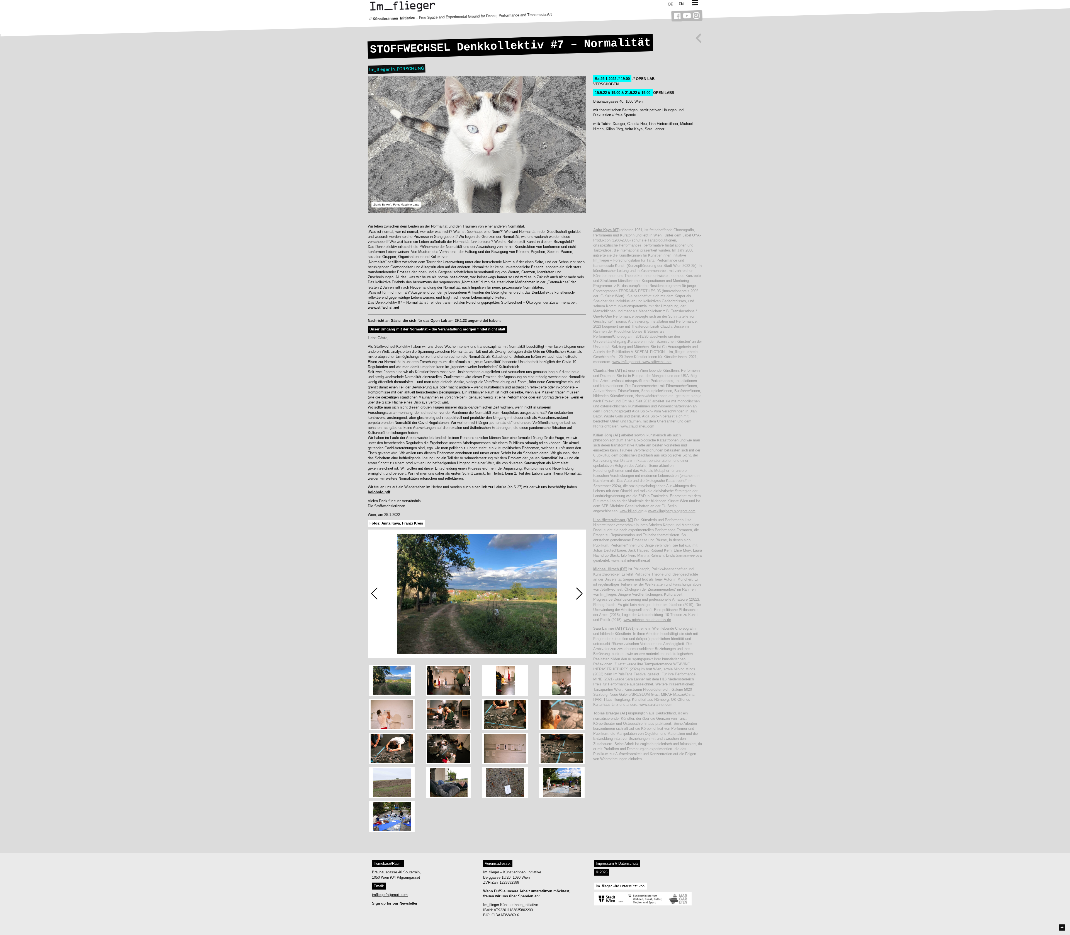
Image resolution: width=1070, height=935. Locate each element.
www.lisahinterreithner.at (630, 560)
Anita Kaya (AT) (606, 230)
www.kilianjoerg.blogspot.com (672, 511)
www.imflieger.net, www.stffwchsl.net (642, 362)
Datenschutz (628, 863)
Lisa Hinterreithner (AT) (613, 520)
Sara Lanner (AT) (607, 628)
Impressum (605, 863)
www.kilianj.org (631, 511)
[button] (374, 594)
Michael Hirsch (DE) (610, 569)
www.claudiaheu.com (637, 426)
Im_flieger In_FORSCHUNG (396, 69)
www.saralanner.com (655, 704)
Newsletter (408, 903)
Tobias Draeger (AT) (610, 713)
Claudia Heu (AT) (607, 370)
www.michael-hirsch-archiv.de (647, 620)
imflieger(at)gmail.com (390, 895)
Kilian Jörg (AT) (606, 435)
